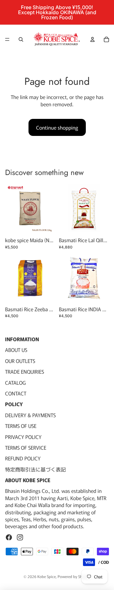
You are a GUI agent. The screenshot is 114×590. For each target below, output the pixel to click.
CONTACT (15, 393)
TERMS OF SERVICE (25, 447)
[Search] (21, 39)
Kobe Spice (46, 576)
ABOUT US (16, 350)
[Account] (92, 39)
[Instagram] (20, 537)
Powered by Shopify (74, 576)
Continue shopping (57, 127)
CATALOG (15, 382)
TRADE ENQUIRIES (24, 372)
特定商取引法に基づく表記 (35, 469)
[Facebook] (9, 537)
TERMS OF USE (20, 426)
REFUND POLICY (23, 458)
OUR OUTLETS (20, 361)
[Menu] (7, 39)
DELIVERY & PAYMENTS (30, 415)
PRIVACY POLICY (23, 437)
